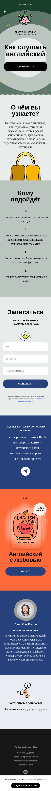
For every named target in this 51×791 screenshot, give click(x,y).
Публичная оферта (25, 765)
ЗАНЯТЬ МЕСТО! (25, 66)
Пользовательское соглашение (25, 761)
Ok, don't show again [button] (26, 786)
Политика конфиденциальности (25, 757)
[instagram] (25, 773)
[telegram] (25, 471)
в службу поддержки (35, 709)
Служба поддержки (25, 753)
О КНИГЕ (25, 571)
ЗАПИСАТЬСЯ (25, 384)
